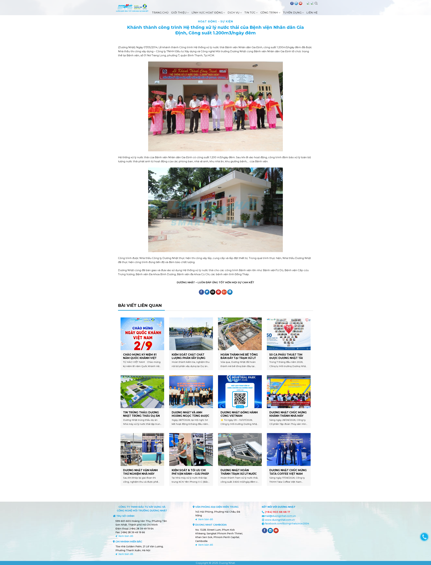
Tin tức (249, 12)
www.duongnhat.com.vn (280, 519)
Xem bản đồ (126, 536)
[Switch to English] (308, 3)
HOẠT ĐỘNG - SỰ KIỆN (215, 21)
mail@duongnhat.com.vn (280, 515)
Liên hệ (312, 12)
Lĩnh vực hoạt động (207, 12)
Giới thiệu (179, 12)
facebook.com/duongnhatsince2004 (287, 523)
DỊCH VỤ (233, 12)
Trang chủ (160, 12)
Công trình (269, 12)
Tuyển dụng (292, 12)
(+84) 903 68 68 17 (277, 511)
